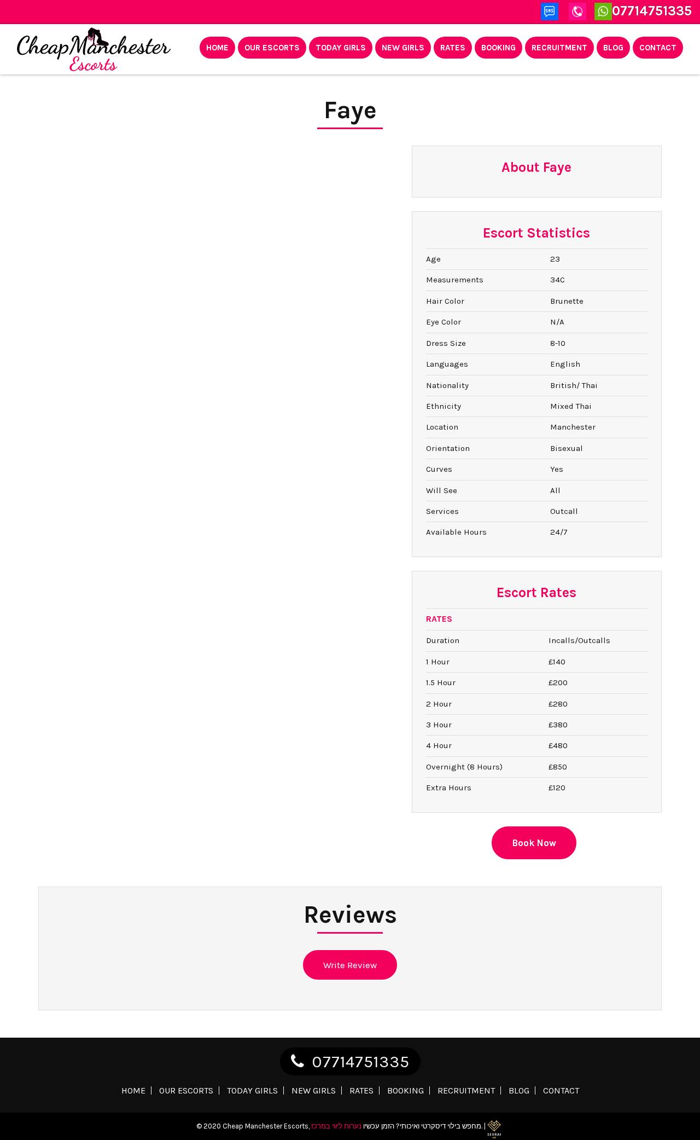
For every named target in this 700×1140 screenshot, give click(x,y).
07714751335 (361, 1062)
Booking (498, 48)
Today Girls (341, 48)
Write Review (350, 964)
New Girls (403, 48)
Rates (452, 48)
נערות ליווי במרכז (336, 1126)
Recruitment (559, 48)
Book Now (534, 842)
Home (217, 48)
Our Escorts (272, 48)
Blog (613, 48)
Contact (657, 48)
